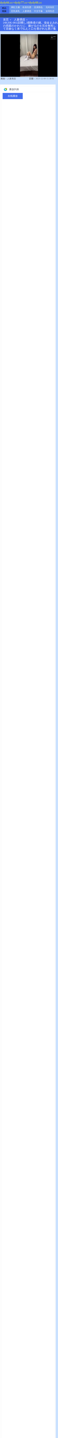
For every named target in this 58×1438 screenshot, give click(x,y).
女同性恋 (50, 11)
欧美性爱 (27, 7)
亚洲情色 (38, 7)
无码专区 (50, 7)
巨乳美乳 (15, 11)
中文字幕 (38, 11)
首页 (6, 19)
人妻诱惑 (27, 11)
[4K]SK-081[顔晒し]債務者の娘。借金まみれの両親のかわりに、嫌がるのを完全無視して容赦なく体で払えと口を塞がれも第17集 (30, 25)
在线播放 (13, 96)
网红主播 (15, 7)
